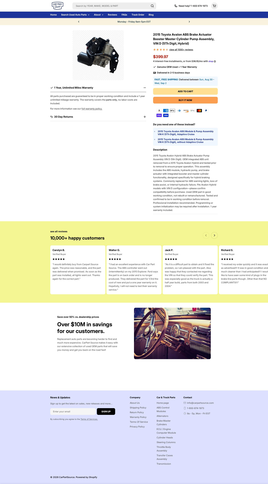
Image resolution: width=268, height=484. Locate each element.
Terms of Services (89, 419)
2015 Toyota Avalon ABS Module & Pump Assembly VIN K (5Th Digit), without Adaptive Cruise (186, 141)
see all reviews (58, 231)
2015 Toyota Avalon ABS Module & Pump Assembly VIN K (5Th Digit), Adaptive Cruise (186, 133)
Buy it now (185, 100)
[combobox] (114, 6)
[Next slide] (214, 235)
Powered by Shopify (86, 477)
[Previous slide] (206, 235)
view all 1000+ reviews (181, 49)
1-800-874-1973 (195, 408)
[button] (78, 21)
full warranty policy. (92, 108)
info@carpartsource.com (200, 402)
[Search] (152, 6)
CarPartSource (67, 477)
